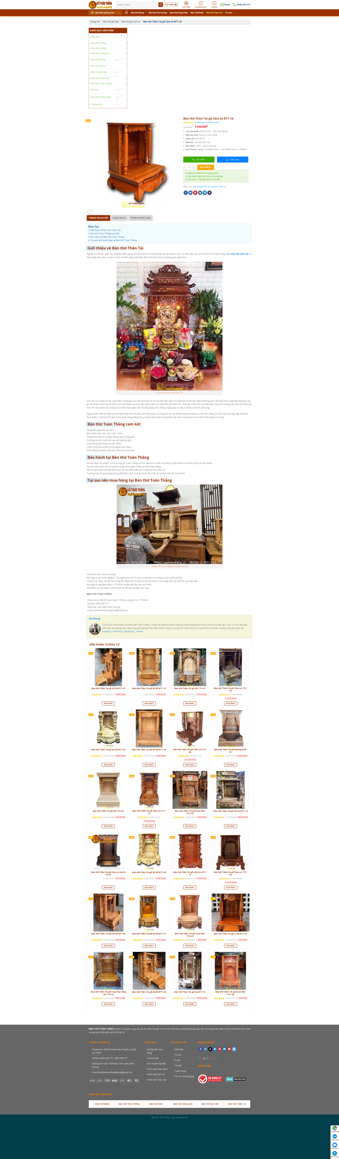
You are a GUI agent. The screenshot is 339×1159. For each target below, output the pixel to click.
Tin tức (177, 1054)
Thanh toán (153, 1058)
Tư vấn (228, 12)
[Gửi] (160, 4)
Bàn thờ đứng (137, 12)
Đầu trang (334, 1157)
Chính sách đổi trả (156, 1074)
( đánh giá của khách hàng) (207, 122)
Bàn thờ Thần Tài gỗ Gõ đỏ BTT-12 (149, 933)
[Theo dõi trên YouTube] (229, 1049)
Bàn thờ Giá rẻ (98, 65)
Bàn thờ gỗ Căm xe (130, 21)
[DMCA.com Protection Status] (236, 1078)
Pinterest (117, 631)
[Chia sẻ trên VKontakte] (200, 192)
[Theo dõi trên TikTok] (210, 1049)
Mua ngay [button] (108, 703)
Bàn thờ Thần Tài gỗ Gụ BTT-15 (189, 992)
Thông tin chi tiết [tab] (98, 218)
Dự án (177, 1060)
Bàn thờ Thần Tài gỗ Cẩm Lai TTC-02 (230, 689)
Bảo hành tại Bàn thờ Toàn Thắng (107, 236)
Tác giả (177, 1065)
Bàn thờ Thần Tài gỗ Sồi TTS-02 (189, 688)
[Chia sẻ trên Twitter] (190, 192)
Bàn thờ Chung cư (100, 53)
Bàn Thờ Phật (197, 12)
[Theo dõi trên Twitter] (215, 1049)
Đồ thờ (94, 89)
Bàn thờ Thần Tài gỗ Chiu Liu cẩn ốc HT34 (108, 873)
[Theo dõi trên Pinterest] (220, 1049)
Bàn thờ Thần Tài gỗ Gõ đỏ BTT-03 (108, 749)
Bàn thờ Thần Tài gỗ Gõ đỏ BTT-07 (108, 688)
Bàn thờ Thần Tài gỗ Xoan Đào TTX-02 (190, 812)
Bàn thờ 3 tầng (98, 48)
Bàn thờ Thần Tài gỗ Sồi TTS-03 (108, 811)
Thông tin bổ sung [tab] (140, 218)
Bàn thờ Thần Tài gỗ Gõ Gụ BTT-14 (230, 811)
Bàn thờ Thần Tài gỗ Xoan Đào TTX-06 (231, 993)
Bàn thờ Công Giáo (179, 12)
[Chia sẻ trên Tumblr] (209, 192)
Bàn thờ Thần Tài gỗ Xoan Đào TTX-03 (190, 934)
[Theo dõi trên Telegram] (234, 1049)
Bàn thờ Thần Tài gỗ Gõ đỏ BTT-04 (149, 992)
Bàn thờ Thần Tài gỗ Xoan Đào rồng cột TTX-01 (108, 993)
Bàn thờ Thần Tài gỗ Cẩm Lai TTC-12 (149, 812)
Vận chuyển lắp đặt (156, 1063)
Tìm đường (335, 1131)
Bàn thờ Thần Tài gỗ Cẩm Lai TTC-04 (230, 873)
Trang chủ (95, 21)
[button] (105, 12)
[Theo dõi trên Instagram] (205, 1049)
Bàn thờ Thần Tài (214, 12)
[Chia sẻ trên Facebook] (186, 192)
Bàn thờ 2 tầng (98, 43)
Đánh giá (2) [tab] (119, 218)
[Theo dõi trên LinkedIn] (224, 1049)
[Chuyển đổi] (121, 35)
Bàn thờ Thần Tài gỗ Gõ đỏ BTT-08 (108, 933)
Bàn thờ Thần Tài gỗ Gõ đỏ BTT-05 (149, 872)
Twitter (139, 631)
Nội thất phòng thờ (101, 97)
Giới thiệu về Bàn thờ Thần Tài (105, 230)
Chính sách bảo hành (157, 1069)
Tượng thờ (96, 104)
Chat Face (334, 1148)
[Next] (96, 210)
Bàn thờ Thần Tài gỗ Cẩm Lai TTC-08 (190, 750)
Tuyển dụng (180, 1071)
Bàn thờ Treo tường (158, 12)
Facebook (129, 631)
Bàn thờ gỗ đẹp (111, 21)
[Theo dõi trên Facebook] (200, 1049)
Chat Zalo (334, 1140)
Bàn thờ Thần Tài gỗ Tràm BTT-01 (230, 933)
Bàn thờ (95, 36)
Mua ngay (205, 167)
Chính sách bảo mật (156, 1079)
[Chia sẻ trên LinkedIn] (205, 192)
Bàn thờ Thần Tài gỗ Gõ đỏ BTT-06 (149, 749)
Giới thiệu (179, 1049)
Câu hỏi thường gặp (184, 1076)
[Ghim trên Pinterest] (195, 192)
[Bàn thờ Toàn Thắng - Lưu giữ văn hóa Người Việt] (100, 4)
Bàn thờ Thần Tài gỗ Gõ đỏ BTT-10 (149, 688)
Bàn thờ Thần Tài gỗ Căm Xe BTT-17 (189, 873)
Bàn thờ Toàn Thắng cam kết (104, 233)
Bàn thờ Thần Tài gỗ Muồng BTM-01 (230, 750)
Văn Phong (94, 618)
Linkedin (106, 631)
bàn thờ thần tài (239, 253)
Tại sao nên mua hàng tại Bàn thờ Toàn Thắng (113, 240)
